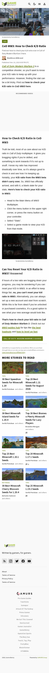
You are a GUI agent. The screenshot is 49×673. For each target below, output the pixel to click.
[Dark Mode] (34, 4)
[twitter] (16, 561)
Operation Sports (24, 633)
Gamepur (24, 605)
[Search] (29, 4)
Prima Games (24, 612)
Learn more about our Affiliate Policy (13, 352)
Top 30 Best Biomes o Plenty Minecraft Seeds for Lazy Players (36, 418)
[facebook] (23, 561)
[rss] (4, 561)
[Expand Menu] (39, 4)
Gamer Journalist (24, 626)
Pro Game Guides (24, 598)
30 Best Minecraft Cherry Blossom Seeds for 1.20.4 (11, 489)
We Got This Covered (24, 619)
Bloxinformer (24, 647)
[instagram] (10, 561)
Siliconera (25, 616)
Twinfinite (24, 602)
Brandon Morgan (32, 426)
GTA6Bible (25, 651)
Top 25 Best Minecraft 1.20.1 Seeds (10, 457)
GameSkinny (24, 630)
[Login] (44, 4)
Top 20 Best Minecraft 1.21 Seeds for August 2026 (35, 383)
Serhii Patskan (8, 389)
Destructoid (24, 623)
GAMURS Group (42, 657)
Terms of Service (8, 575)
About (4, 571)
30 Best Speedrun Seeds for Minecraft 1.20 (12, 382)
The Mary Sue (24, 637)
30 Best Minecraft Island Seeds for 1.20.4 (11, 416)
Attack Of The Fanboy (24, 609)
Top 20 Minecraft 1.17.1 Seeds (34, 455)
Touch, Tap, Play (24, 640)
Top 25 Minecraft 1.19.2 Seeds (34, 487)
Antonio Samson (9, 496)
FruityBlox (24, 644)
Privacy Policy (7, 578)
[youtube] (29, 561)
